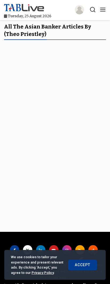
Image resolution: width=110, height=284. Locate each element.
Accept (82, 265)
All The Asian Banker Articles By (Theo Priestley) (47, 30)
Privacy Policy (43, 273)
